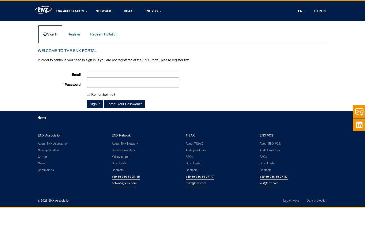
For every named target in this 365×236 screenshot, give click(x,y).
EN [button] (300, 11)
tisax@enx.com (196, 183)
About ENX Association (53, 143)
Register (74, 34)
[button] (71, 11)
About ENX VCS (270, 143)
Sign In (52, 34)
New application (48, 150)
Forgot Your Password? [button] (124, 103)
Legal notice (291, 200)
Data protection (317, 200)
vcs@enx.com (269, 183)
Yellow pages (120, 156)
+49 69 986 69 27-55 (126, 176)
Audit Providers (270, 150)
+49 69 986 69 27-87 (274, 176)
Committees (46, 170)
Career (42, 156)
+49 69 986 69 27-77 (200, 176)
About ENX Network (125, 143)
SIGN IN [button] (320, 11)
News (41, 163)
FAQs (189, 156)
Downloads (119, 163)
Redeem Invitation (103, 34)
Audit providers (196, 150)
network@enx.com (124, 183)
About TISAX (194, 143)
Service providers (123, 150)
